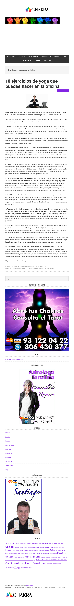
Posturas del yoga (19, 557)
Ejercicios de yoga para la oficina (39, 268)
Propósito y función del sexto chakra (20, 560)
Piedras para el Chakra (15, 553)
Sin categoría (9, 461)
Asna (25, 543)
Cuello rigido (36, 547)
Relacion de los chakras (55, 560)
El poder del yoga (57, 547)
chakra (45, 543)
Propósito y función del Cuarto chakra (49, 557)
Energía (16, 266)
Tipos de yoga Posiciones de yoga (53, 563)
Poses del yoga (29, 553)
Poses (23, 553)
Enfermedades (24, 266)
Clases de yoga (18, 547)
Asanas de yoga (20, 543)
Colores (7, 437)
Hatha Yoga (30, 550)
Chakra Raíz (60, 543)
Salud (52, 268)
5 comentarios (62, 91)
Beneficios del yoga (35, 543)
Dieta (41, 547)
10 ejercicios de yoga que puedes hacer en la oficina (32, 83)
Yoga (6, 470)
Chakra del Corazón (52, 543)
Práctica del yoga (31, 560)
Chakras (7, 433)
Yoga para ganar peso (26, 567)
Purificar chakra (41, 560)
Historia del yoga (37, 550)
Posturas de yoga (32, 556)
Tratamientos (41, 266)
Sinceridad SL (29, 585)
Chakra (37, 9)
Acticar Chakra (10, 543)
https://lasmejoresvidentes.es (14, 359)
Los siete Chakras (45, 550)
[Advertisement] (37, 41)
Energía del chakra (16, 550)
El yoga (62, 547)
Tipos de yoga (39, 563)
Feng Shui (8, 449)
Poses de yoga (39, 553)
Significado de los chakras (18, 563)
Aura (28, 543)
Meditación (8, 457)
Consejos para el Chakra (27, 547)
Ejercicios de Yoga (22, 268)
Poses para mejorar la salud (50, 553)
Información (33, 266)
